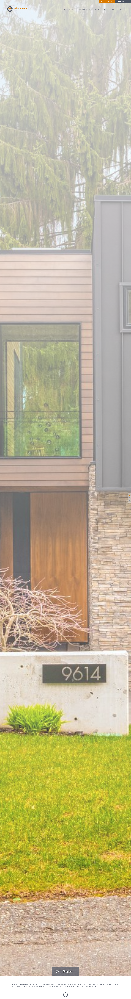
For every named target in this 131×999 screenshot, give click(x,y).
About (63, 9)
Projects (106, 9)
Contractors (97, 9)
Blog (113, 9)
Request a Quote (106, 2)
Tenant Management (85, 9)
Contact (120, 9)
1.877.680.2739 (123, 2)
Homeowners (72, 9)
